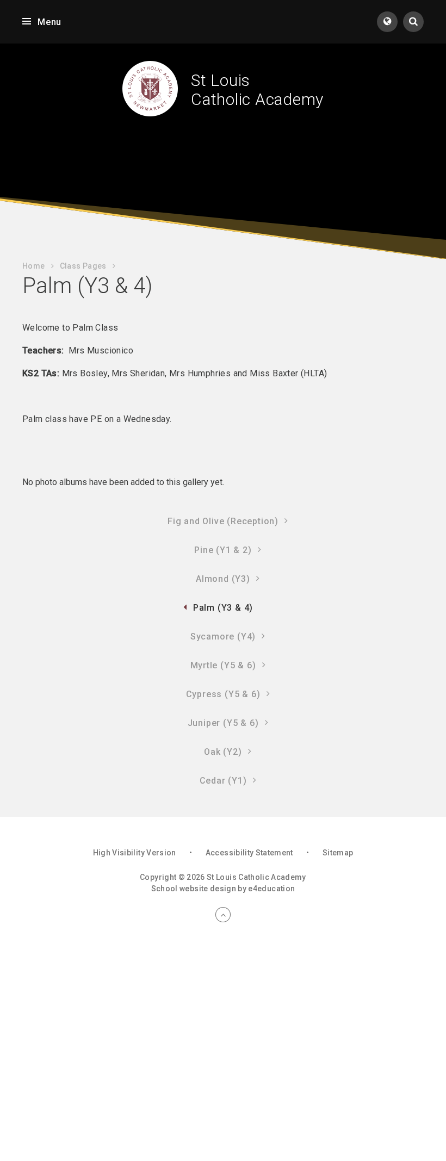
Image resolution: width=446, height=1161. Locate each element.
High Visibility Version (134, 852)
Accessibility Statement (249, 852)
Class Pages (83, 266)
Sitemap (338, 852)
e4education (271, 888)
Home (33, 266)
